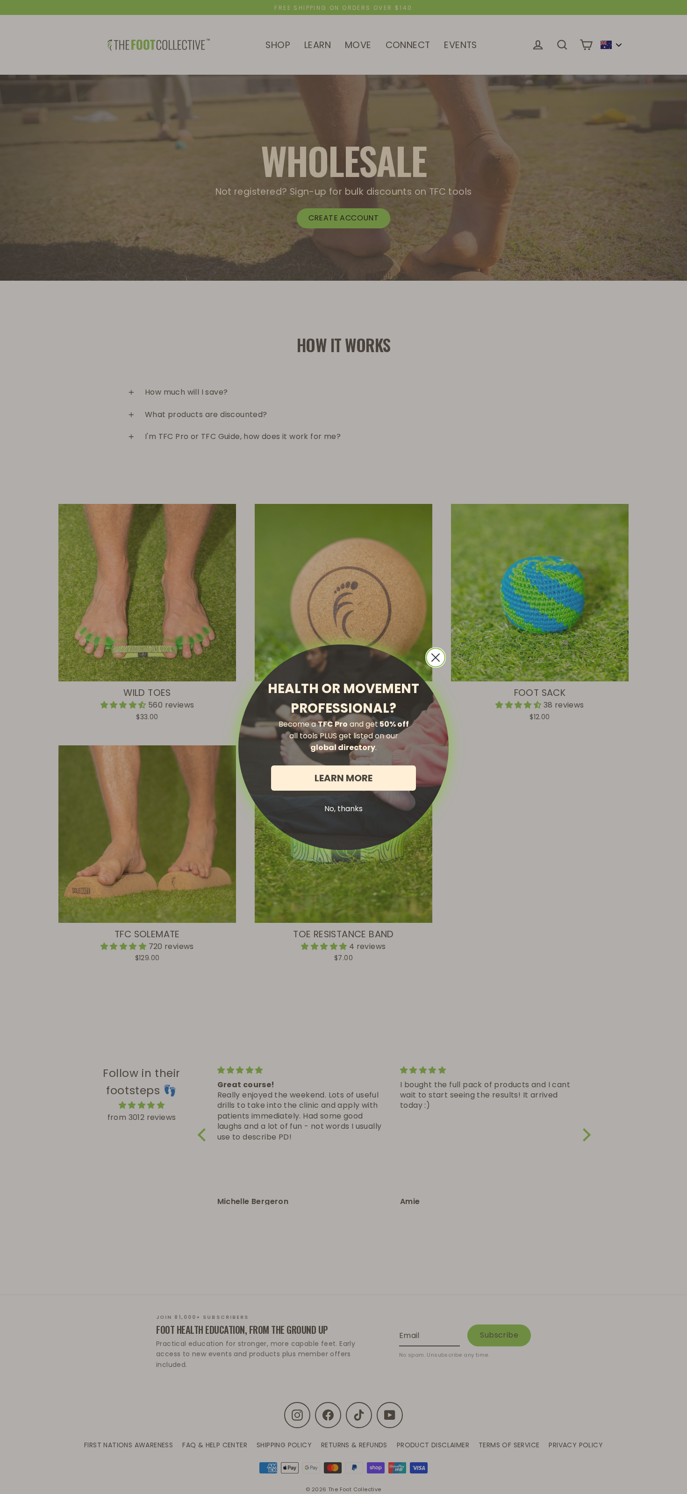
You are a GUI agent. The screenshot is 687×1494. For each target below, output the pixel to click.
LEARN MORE (343, 778)
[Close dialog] (435, 657)
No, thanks (343, 808)
